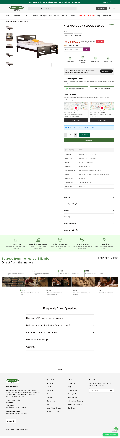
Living (8, 16)
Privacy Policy (72, 394)
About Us (50, 383)
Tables (34, 16)
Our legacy (91, 16)
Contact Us (71, 383)
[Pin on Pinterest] (76, 230)
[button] (113, 8)
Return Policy (72, 397)
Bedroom (17, 16)
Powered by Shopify (25, 429)
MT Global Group (53, 387)
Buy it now (85, 134)
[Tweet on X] (69, 230)
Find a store (106, 16)
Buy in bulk (81, 16)
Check (86, 49)
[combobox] (52, 8)
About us (64, 16)
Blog (98, 16)
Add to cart (89, 140)
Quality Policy (72, 390)
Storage (43, 16)
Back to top (60, 369)
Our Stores (71, 408)
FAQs (70, 387)
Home (7, 21)
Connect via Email (104, 88)
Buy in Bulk (51, 401)
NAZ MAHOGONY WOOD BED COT (19, 21)
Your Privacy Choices (54, 408)
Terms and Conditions (75, 404)
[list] (36, 46)
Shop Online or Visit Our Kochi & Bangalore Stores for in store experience (54, 2)
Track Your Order (53, 411)
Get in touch (105, 71)
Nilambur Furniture (14, 429)
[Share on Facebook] (73, 230)
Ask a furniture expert (111, 434)
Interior (73, 16)
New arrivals (53, 16)
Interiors (50, 397)
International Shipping (75, 401)
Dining (26, 16)
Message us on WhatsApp (77, 88)
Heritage (50, 390)
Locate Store (76, 120)
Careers (49, 394)
